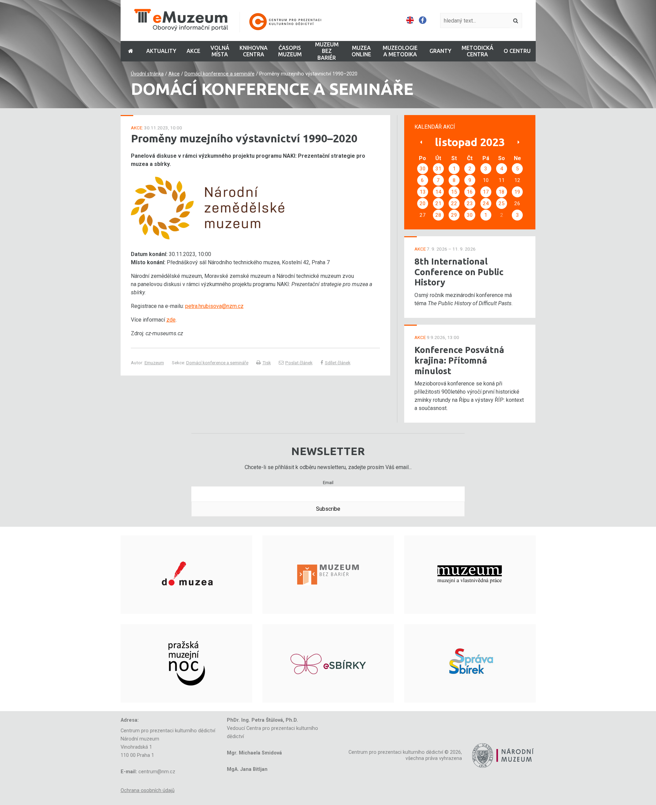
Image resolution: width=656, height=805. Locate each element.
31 (438, 169)
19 (517, 192)
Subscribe (328, 509)
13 (423, 192)
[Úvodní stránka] (232, 20)
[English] (410, 20)
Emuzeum (154, 362)
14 (438, 192)
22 (454, 203)
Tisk (266, 362)
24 (486, 203)
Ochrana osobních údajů (148, 790)
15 (454, 192)
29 (454, 215)
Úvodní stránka (147, 74)
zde (171, 319)
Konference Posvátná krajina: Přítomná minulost (459, 360)
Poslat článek (299, 362)
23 (470, 203)
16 (470, 192)
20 (423, 203)
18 (501, 192)
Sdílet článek (338, 362)
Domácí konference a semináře (219, 74)
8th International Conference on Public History (459, 271)
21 (438, 203)
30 (423, 169)
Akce (174, 74)
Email (328, 482)
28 (438, 215)
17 (486, 192)
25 (501, 203)
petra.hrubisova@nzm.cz (214, 306)
